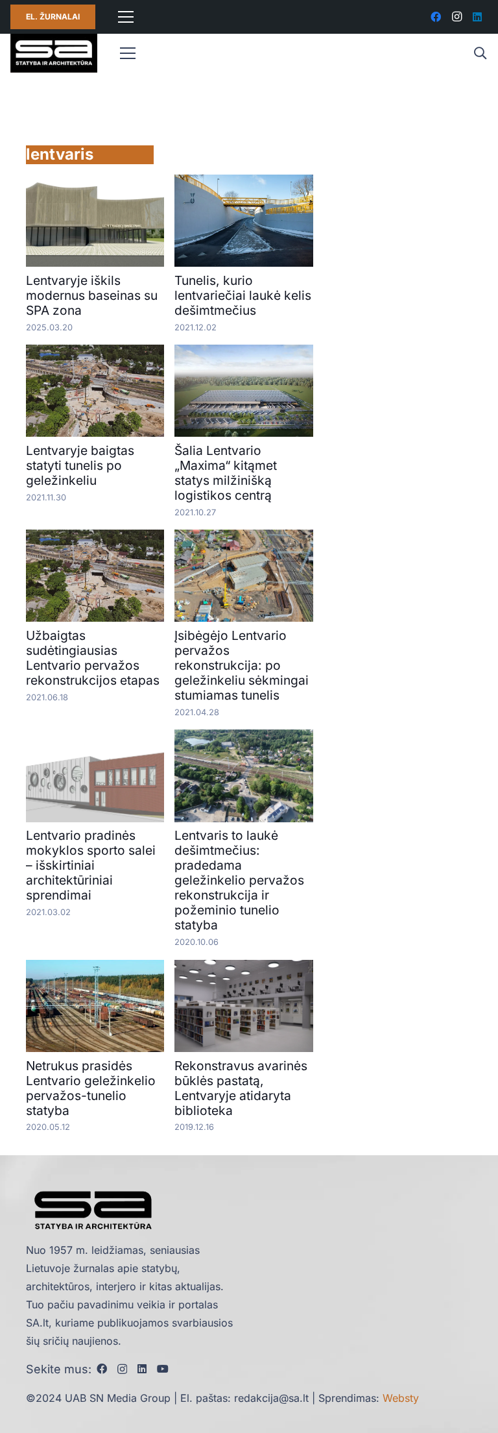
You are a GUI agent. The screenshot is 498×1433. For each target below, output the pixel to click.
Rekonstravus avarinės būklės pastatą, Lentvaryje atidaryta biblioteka (240, 1088)
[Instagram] (456, 16)
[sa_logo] (53, 53)
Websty (401, 1397)
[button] (479, 53)
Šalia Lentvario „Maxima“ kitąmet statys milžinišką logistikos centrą (225, 473)
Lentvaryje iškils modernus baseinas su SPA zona (92, 295)
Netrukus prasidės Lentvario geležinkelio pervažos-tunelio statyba (91, 1088)
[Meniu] (126, 17)
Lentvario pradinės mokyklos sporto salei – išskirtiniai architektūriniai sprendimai (91, 865)
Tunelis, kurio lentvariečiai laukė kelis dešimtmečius (242, 295)
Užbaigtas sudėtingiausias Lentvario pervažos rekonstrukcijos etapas (93, 658)
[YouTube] (163, 1369)
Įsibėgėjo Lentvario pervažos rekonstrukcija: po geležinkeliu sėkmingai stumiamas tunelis (241, 665)
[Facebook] (435, 16)
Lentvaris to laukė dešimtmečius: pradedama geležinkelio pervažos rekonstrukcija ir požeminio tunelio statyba (239, 880)
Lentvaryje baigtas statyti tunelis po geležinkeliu (80, 465)
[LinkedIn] (477, 16)
